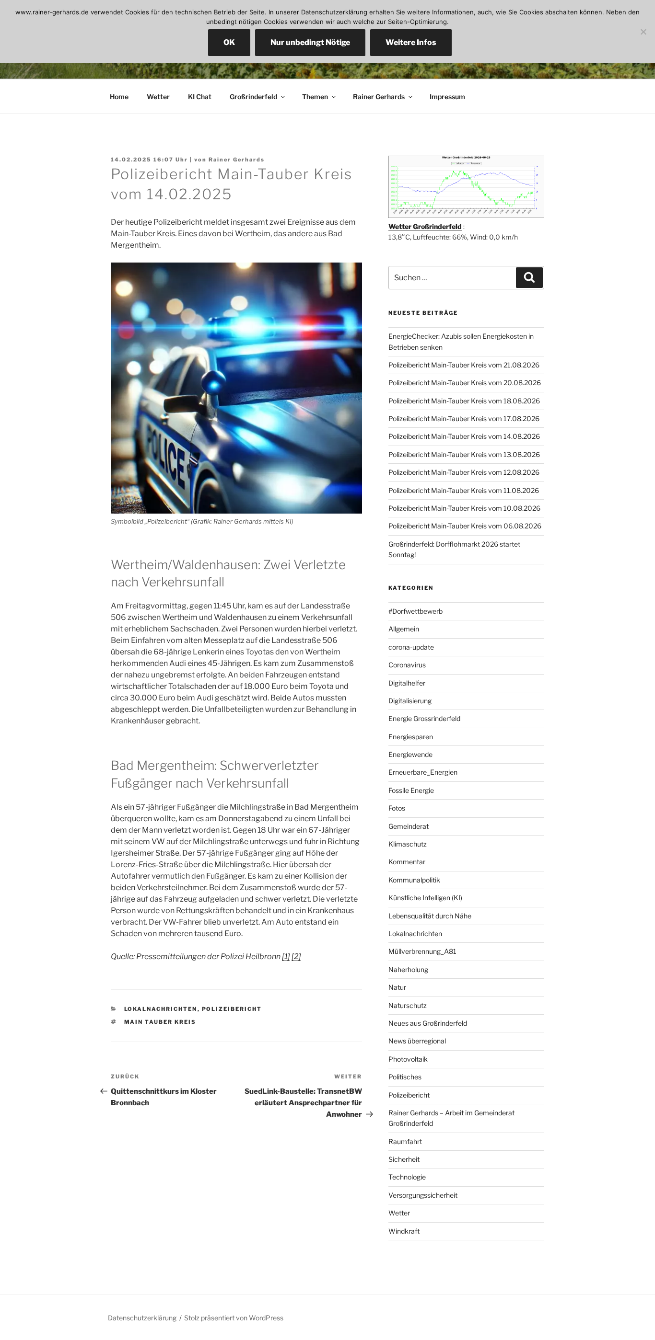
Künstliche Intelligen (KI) (425, 897)
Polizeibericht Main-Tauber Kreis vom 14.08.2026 (464, 436)
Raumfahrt (405, 1141)
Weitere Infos (411, 42)
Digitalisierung (410, 701)
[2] (296, 956)
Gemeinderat (408, 826)
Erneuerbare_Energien (422, 772)
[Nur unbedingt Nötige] (643, 31)
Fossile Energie (411, 790)
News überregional (417, 1041)
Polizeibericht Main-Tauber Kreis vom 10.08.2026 (464, 508)
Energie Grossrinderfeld (424, 718)
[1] (286, 956)
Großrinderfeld (253, 96)
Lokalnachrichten (161, 1009)
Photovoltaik (408, 1059)
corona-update (411, 647)
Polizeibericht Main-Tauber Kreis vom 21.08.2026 (463, 365)
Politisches (404, 1077)
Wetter (158, 96)
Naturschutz (407, 1005)
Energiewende (410, 754)
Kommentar (406, 862)
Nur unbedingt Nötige (310, 42)
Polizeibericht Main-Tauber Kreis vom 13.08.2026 (464, 454)
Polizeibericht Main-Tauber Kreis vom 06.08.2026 (464, 526)
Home (119, 96)
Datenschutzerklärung (142, 1318)
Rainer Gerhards (379, 96)
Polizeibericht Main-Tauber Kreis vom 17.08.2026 (463, 418)
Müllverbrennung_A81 (422, 951)
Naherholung (408, 969)
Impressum (447, 96)
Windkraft (404, 1231)
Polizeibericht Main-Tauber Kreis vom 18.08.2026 (464, 401)
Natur (397, 987)
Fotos (396, 808)
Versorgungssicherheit (422, 1195)
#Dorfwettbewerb (415, 611)
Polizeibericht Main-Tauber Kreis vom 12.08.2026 (463, 472)
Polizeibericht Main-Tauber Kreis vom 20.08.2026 (464, 382)
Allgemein (403, 629)
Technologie (407, 1177)
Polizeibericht (232, 1009)
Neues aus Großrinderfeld (427, 1023)
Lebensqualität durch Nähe (429, 916)
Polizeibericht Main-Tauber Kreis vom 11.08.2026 (463, 490)
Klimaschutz (407, 844)
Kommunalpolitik (414, 880)
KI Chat (199, 96)
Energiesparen (410, 737)
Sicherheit (404, 1159)
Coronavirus (407, 665)
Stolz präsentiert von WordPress (233, 1318)
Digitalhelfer (406, 683)
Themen (315, 96)
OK (229, 42)
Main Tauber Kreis (160, 1022)
